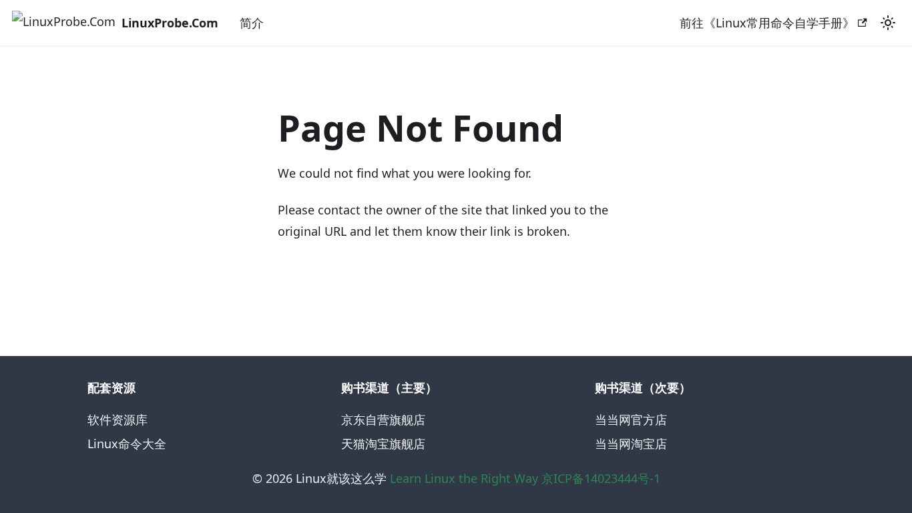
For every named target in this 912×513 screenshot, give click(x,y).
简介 (252, 23)
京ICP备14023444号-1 (600, 478)
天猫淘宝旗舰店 (383, 444)
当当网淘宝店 (631, 444)
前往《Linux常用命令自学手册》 (767, 23)
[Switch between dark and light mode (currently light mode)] (888, 23)
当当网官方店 (631, 419)
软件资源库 (117, 419)
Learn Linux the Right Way (464, 478)
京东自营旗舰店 (383, 419)
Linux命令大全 (126, 444)
